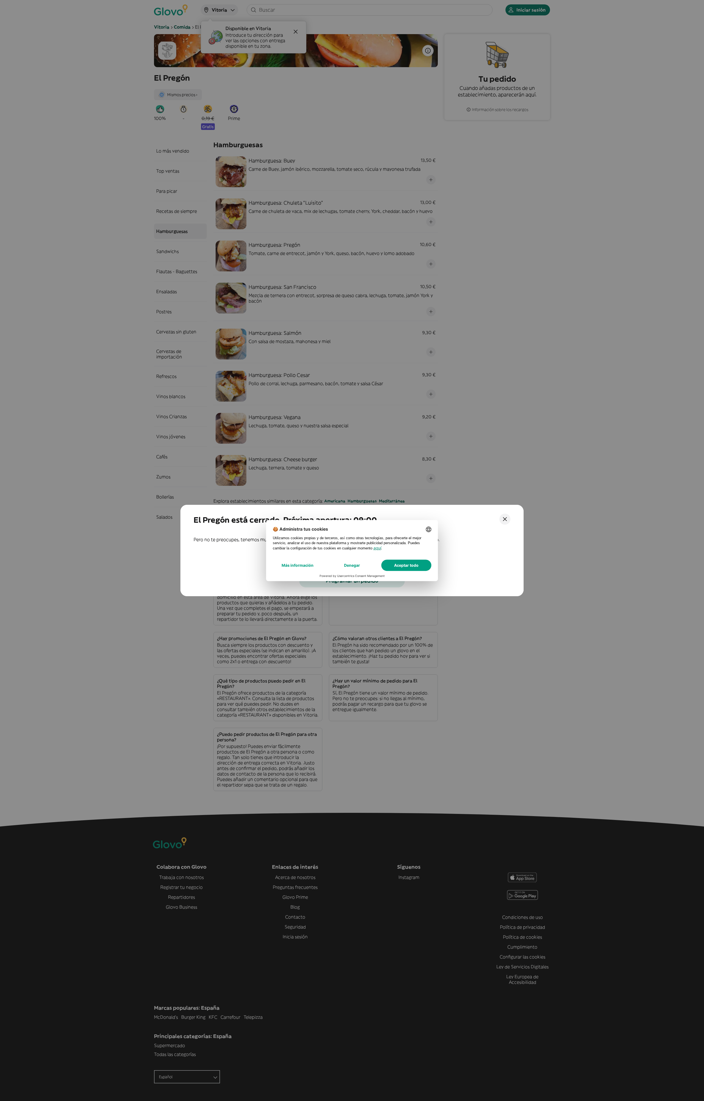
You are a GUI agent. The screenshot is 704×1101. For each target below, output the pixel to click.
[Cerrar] (504, 519)
